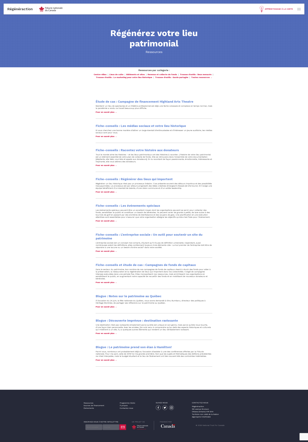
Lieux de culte (116, 74)
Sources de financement (94, 405)
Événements (89, 408)
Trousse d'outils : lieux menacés (196, 74)
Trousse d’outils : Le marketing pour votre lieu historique (124, 77)
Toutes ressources (200, 77)
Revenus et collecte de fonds (162, 74)
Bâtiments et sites (135, 74)
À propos (124, 405)
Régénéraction (20, 9)
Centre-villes (100, 74)
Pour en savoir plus (105, 112)
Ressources (88, 403)
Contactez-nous (126, 408)
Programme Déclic (127, 403)
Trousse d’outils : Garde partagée (171, 77)
